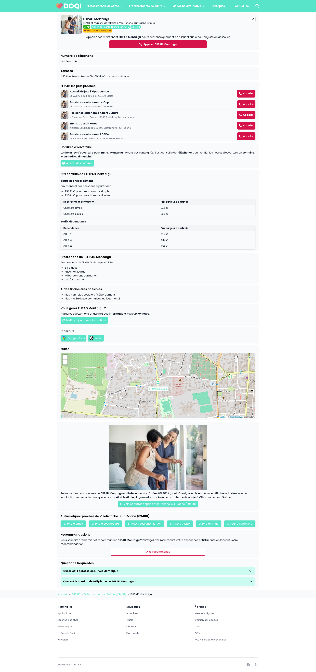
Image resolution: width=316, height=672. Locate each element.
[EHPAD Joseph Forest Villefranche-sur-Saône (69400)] (158, 125)
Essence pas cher (68, 620)
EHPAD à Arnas (208, 524)
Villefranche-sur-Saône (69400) (105, 594)
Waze (98, 338)
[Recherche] (257, 6)
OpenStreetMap (236, 416)
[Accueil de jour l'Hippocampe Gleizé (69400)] (158, 93)
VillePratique (65, 626)
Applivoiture (64, 613)
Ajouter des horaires (79, 163)
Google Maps (76, 338)
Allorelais (63, 639)
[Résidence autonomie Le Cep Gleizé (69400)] (158, 104)
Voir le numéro (70, 61)
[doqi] (69, 6)
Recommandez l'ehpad (99, 30)
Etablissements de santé (145, 6)
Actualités (242, 6)
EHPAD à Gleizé (180, 524)
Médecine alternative (186, 6)
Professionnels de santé (103, 6)
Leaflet (222, 416)
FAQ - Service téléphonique (210, 639)
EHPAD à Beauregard (105, 524)
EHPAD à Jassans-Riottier (144, 524)
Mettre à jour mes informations (86, 320)
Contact (131, 626)
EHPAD (76, 594)
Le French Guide (67, 633)
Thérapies (218, 6)
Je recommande (159, 552)
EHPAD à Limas (73, 524)
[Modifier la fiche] (252, 19)
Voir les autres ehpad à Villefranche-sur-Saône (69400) (159, 504)
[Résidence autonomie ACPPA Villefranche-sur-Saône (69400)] (158, 136)
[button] (158, 383)
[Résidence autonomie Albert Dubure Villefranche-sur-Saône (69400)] (158, 115)
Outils (129, 620)
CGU (197, 626)
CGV (197, 633)
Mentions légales (204, 613)
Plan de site (133, 633)
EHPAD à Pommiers (239, 524)
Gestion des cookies (206, 620)
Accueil (63, 594)
